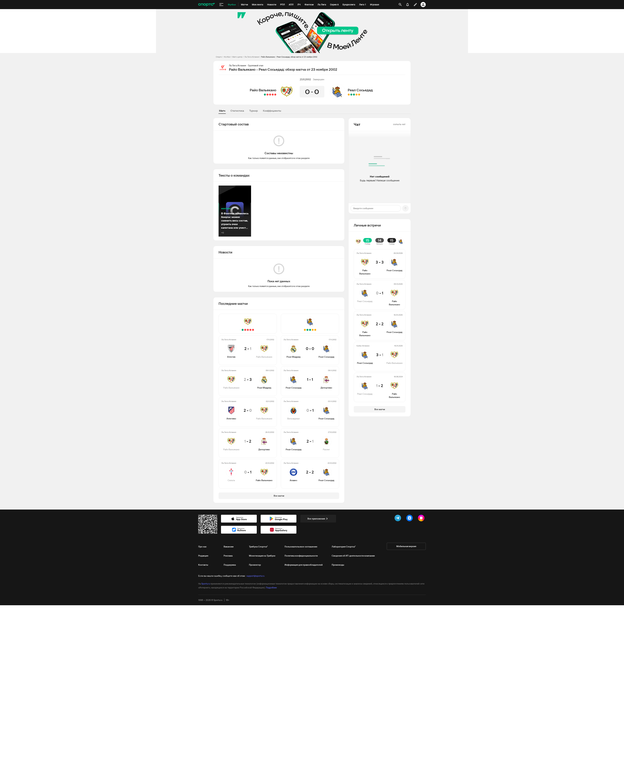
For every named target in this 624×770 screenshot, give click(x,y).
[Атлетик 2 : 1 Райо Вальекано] (275, 95)
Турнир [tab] (253, 110)
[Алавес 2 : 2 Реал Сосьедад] (349, 95)
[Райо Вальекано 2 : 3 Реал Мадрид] (273, 95)
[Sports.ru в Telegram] (398, 519)
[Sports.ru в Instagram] (422, 519)
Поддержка (230, 564)
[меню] (221, 4)
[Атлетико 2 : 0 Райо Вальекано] (270, 95)
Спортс (219, 57)
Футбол (227, 57)
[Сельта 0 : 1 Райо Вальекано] (265, 95)
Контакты (203, 564)
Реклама (228, 555)
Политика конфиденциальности (301, 555)
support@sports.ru (255, 575)
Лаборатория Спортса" (344, 546)
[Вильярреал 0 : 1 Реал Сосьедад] (354, 95)
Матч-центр (237, 57)
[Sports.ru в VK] (410, 519)
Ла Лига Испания (251, 57)
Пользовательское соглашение (301, 546)
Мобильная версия (406, 546)
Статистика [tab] (237, 110)
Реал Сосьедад (360, 90)
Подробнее (271, 587)
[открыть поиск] (400, 4)
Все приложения (316, 518)
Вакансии (229, 546)
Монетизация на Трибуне (262, 555)
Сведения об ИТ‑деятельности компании (353, 555)
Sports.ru (205, 583)
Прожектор (255, 564)
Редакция (203, 555)
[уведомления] (407, 4)
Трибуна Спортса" (258, 546)
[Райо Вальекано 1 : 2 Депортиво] (267, 95)
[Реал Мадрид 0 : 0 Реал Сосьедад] (359, 95)
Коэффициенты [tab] (272, 110)
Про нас (202, 546)
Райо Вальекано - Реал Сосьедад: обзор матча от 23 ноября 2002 (289, 57)
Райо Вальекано (263, 90)
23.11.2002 (305, 79)
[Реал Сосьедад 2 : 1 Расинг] (351, 95)
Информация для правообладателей (304, 564)
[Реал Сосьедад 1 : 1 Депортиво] (357, 95)
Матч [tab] (222, 110)
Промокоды (338, 564)
